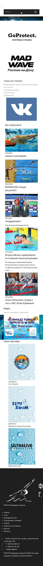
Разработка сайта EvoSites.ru (22, 556)
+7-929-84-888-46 (12, 544)
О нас (6, 515)
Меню (7, 12)
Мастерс (7, 529)
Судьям (6, 523)
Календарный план (10, 518)
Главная (6, 512)
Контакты (7, 531)
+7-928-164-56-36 (12, 547)
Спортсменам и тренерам (12, 520)
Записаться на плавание (12, 526)
